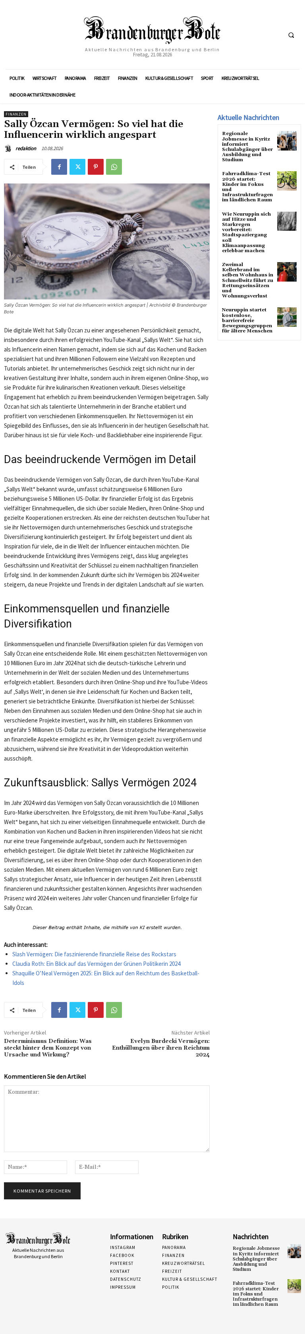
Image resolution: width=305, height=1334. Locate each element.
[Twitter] (77, 167)
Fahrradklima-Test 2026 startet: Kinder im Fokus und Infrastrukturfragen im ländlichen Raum (247, 187)
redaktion (25, 148)
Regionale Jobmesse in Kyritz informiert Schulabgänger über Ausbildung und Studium (247, 147)
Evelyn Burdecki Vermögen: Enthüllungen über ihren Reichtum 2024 (161, 1048)
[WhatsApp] (114, 167)
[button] (291, 35)
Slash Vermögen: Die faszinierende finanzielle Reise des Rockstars (94, 954)
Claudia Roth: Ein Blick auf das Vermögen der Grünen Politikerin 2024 (96, 963)
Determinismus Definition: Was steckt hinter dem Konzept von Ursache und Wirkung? (48, 1048)
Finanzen (16, 114)
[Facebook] (59, 167)
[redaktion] (9, 149)
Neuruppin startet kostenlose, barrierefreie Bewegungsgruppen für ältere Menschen (247, 320)
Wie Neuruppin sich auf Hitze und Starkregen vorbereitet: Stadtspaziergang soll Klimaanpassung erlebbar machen (246, 232)
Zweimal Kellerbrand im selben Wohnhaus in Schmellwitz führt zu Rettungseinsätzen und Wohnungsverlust (247, 280)
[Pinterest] (96, 167)
